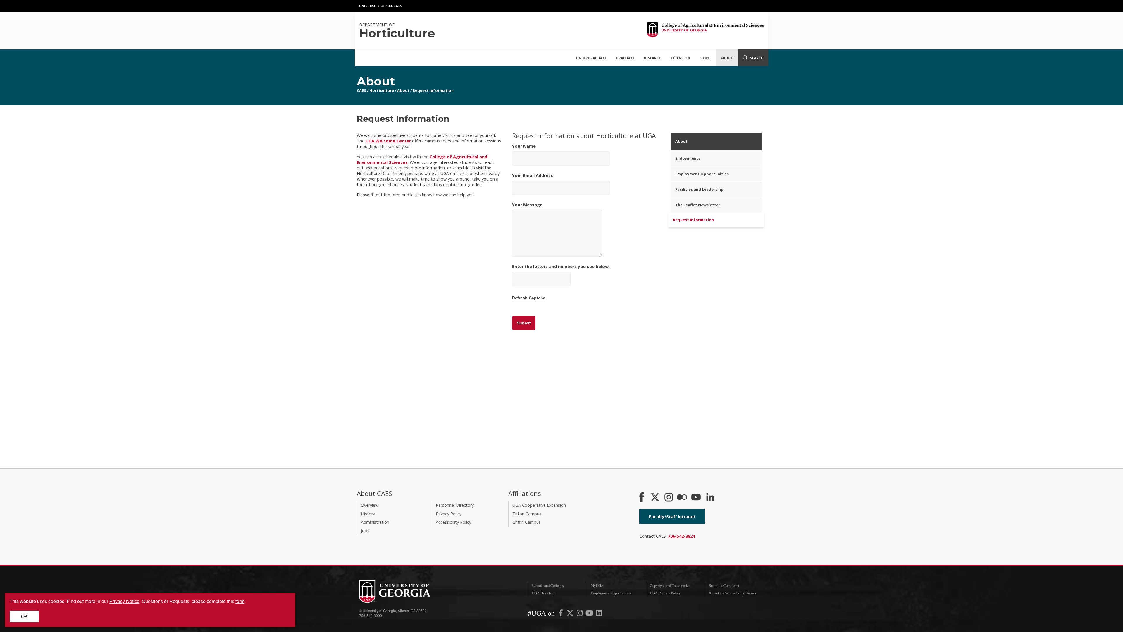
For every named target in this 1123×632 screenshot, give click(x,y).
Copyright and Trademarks (669, 585)
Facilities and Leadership (699, 189)
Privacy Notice (124, 601)
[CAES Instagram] (669, 497)
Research (653, 58)
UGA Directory (543, 592)
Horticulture (381, 90)
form (239, 601)
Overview (369, 505)
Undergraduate (591, 58)
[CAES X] (656, 497)
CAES (361, 90)
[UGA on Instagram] (580, 614)
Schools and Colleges (548, 585)
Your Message (527, 204)
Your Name (524, 146)
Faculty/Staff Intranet (672, 516)
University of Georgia (380, 6)
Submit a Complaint (724, 585)
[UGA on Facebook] (561, 614)
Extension (680, 58)
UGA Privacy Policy (665, 592)
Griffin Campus (526, 522)
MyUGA (597, 585)
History (368, 513)
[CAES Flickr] (682, 497)
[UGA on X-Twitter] (571, 614)
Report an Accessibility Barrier (732, 592)
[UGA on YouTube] (590, 614)
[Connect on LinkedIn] (710, 497)
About (727, 58)
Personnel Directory (455, 505)
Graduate (625, 58)
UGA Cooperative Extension (539, 505)
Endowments (687, 158)
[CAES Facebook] (642, 497)
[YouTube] (696, 497)
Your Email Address (532, 175)
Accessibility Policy (453, 522)
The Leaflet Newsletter (697, 204)
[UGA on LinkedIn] (599, 614)
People (705, 58)
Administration (375, 522)
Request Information (433, 90)
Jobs (365, 530)
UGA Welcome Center (388, 141)
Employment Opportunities (702, 173)
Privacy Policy (448, 513)
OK (24, 616)
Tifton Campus (526, 513)
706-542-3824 (681, 536)
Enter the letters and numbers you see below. (561, 266)
